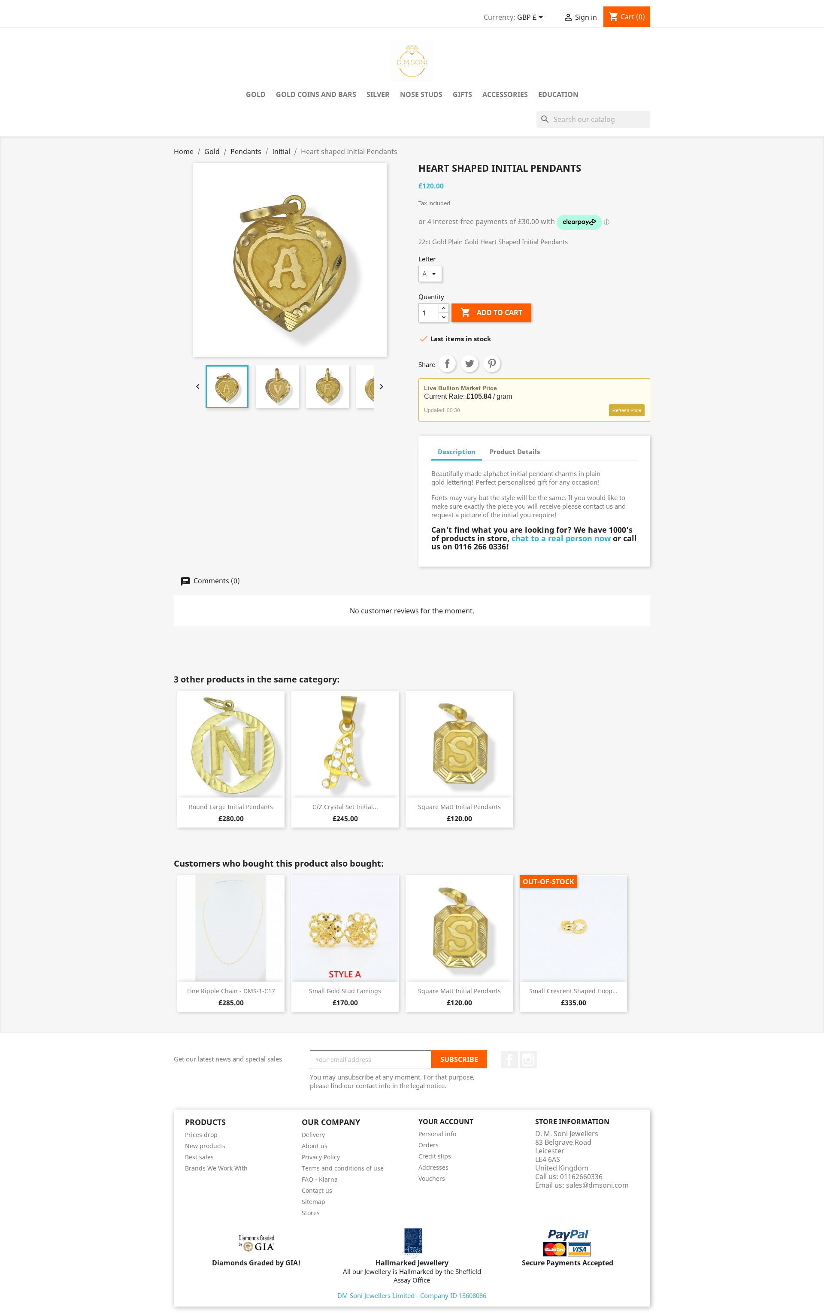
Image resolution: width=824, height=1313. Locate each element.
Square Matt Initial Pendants (459, 807)
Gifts (462, 94)
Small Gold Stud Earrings (345, 991)
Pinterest (491, 363)
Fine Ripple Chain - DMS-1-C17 (231, 991)
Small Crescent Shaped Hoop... (573, 991)
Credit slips (434, 1156)
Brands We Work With (216, 1168)
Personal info (437, 1134)
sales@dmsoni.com (597, 1185)
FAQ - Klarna (320, 1179)
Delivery (313, 1135)
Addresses (433, 1167)
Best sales (199, 1157)
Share (447, 363)
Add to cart (491, 312)
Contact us (317, 1190)
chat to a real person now (561, 538)
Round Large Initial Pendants (231, 807)
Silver (378, 94)
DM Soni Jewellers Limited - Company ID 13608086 (411, 1295)
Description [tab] (457, 451)
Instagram (528, 1059)
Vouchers (431, 1178)
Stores (311, 1213)
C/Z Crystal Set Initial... (345, 807)
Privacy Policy (321, 1157)
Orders (428, 1145)
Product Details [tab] (515, 451)
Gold (256, 94)
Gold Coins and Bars (316, 94)
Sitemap (313, 1202)
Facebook (509, 1059)
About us (314, 1146)
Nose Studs (421, 94)
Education (558, 94)
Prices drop (201, 1135)
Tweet (469, 363)
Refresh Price (626, 410)
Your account (445, 1121)
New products (205, 1146)
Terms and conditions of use (343, 1168)
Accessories (505, 94)
